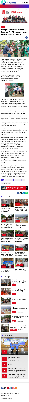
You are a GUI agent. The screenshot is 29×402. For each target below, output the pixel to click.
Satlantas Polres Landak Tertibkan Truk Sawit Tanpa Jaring (7, 254)
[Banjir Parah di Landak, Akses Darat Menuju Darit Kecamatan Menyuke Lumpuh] (7, 233)
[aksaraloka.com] (8, 2)
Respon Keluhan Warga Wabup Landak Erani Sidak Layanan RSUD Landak (7, 210)
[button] (22, 2)
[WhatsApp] (26, 193)
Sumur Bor (17, 180)
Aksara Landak (19, 235)
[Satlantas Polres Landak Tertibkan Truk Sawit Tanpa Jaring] (7, 247)
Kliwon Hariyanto (4, 37)
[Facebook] (18, 193)
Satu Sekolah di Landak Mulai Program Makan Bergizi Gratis (21, 240)
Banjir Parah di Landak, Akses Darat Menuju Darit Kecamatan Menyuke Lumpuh (7, 240)
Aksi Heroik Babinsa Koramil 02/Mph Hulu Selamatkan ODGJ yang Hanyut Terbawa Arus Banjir (7, 226)
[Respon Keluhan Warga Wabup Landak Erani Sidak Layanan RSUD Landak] (7, 203)
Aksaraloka (9, 180)
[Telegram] (23, 193)
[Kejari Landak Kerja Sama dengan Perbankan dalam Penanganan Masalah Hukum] (7, 263)
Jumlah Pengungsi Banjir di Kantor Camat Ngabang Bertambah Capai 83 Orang (21, 209)
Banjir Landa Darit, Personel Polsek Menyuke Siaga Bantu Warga (21, 254)
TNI (24, 180)
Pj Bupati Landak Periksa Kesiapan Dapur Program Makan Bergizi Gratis (21, 269)
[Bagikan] (26, 37)
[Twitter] (20, 193)
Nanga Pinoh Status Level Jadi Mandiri (16, 363)
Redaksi (17, 393)
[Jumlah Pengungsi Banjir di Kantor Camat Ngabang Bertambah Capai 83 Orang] (21, 202)
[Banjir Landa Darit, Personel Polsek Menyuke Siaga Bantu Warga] (21, 247)
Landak (3, 27)
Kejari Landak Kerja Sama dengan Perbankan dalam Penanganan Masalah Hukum (7, 271)
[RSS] (16, 388)
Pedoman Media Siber (7, 393)
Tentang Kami (5, 395)
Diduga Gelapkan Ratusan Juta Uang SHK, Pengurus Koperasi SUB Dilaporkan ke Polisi (17, 369)
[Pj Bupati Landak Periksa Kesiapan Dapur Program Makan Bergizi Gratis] (21, 262)
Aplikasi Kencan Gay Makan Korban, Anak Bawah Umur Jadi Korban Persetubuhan (16, 358)
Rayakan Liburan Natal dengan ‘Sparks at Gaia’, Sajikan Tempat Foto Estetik (16, 375)
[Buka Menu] (24, 2)
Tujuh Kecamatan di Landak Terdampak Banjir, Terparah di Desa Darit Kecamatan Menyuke (21, 225)
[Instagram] (13, 388)
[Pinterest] (8, 388)
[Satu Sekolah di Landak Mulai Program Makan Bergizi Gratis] (21, 233)
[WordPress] (10, 388)
